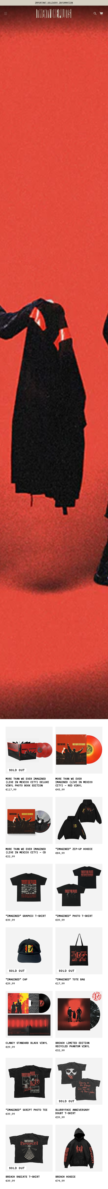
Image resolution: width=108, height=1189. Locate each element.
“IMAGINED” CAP (16, 979)
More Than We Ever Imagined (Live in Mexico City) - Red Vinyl (74, 782)
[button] (6, 13)
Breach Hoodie (65, 1176)
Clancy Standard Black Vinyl (26, 1043)
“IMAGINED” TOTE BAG (70, 979)
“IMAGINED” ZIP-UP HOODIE (74, 849)
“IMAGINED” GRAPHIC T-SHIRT (26, 916)
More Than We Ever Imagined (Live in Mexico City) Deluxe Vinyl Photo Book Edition (27, 782)
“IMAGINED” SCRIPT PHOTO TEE (26, 1109)
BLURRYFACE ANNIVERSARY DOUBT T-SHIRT (72, 1111)
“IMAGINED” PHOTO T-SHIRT (74, 916)
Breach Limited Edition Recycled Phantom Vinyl (72, 1045)
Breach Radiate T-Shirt (23, 1176)
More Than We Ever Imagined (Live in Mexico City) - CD (26, 851)
